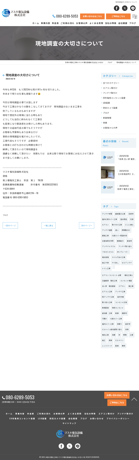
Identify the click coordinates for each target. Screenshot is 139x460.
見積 (113, 335)
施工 (103, 340)
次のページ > (86, 225)
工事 (131, 335)
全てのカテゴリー (111, 82)
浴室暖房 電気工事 (109, 280)
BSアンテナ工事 (108, 297)
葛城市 (129, 241)
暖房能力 (120, 241)
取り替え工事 (107, 302)
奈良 (127, 329)
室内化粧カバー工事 (109, 219)
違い (117, 230)
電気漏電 (105, 257)
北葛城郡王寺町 (108, 241)
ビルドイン (119, 340)
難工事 (131, 286)
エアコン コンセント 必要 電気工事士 (117, 275)
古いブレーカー (123, 252)
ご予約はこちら (118, 16)
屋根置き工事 (120, 214)
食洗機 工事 (107, 313)
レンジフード (107, 346)
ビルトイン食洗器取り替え (112, 329)
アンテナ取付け (110, 92)
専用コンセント (118, 308)
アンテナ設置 (107, 230)
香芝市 (127, 324)
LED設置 (106, 102)
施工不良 (105, 262)
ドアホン (122, 286)
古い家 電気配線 (108, 286)
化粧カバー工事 (116, 318)
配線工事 (105, 235)
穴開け (104, 318)
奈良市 (131, 214)
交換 (131, 219)
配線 (117, 346)
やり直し (115, 262)
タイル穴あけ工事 (118, 257)
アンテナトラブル (108, 246)
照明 (125, 335)
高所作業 (120, 297)
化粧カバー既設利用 (119, 235)
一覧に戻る (48, 225)
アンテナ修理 (107, 214)
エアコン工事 (107, 291)
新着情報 (107, 117)
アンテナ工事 (120, 291)
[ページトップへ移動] (134, 399)
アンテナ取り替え (125, 246)
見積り (119, 324)
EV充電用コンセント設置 (114, 97)
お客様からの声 (110, 127)
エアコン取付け (110, 87)
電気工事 (105, 335)
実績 (105, 122)
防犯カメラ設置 (110, 107)
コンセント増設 (126, 280)
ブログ (5, 215)
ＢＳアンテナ (127, 262)
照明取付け (126, 230)
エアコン (105, 224)
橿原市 (124, 313)
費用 (123, 346)
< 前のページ (10, 225)
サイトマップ (69, 423)
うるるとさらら (108, 252)
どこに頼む (129, 224)
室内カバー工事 (108, 324)
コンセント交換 (121, 302)
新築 (117, 313)
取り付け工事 (117, 224)
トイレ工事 (106, 268)
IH (119, 335)
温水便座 (123, 219)
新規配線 (105, 308)
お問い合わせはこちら (92, 16)
